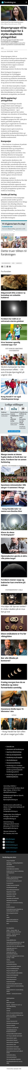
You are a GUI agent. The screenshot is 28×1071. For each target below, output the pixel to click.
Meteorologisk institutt (12, 913)
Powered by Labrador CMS (14, 1069)
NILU (7, 923)
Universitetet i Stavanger (12, 1046)
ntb (13, 263)
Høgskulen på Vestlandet (12, 898)
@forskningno (10, 839)
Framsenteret (9, 883)
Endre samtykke (11, 851)
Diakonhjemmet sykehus (12, 869)
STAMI (8, 1019)
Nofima (8, 960)
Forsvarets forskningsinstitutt (14, 881)
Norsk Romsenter (10, 981)
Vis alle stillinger (14, 431)
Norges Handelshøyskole (12, 968)
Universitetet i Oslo (11, 1044)
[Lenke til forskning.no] (12, 1)
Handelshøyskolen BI (11, 887)
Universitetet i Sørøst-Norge (13, 1049)
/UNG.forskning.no (12, 845)
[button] (2, 409)
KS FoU (8, 905)
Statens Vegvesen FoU (11, 1021)
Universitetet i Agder (11, 1038)
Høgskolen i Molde (11, 891)
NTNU (7, 938)
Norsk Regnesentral (11, 979)
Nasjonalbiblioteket (11, 940)
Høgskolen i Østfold (11, 894)
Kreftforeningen (10, 907)
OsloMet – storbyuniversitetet (13, 993)
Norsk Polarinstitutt (11, 977)
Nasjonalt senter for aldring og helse (15, 946)
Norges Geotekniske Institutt (13, 966)
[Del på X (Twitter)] (5, 266)
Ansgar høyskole (10, 860)
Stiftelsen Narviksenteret (12, 1023)
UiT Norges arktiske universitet (14, 1035)
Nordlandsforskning (11, 964)
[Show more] (14, 231)
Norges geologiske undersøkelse (14, 972)
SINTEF (8, 1010)
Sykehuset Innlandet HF (12, 1027)
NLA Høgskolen (10, 928)
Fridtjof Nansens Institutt (12, 885)
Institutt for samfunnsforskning (14, 902)
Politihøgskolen (10, 998)
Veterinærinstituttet (11, 1057)
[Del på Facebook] (2, 266)
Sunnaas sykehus (10, 1025)
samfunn (19, 263)
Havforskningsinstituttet (12, 889)
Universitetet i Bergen (11, 1040)
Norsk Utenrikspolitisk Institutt (14, 983)
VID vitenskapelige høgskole (13, 1059)
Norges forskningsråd (12, 970)
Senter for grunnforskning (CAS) (14, 1013)
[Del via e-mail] (10, 266)
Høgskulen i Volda (10, 896)
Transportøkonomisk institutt (14, 1033)
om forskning (6, 263)
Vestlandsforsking (11, 1055)
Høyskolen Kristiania (11, 900)
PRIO (7, 1000)
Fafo (7, 875)
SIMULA (8, 1008)
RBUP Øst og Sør (10, 1002)
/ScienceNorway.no (12, 848)
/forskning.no (10, 842)
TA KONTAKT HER (7, 226)
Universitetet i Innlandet (12, 1042)
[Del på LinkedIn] (7, 266)
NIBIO (7, 917)
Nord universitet (10, 962)
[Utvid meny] (26, 2)
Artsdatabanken (10, 866)
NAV (7, 915)
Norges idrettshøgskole (12, 975)
